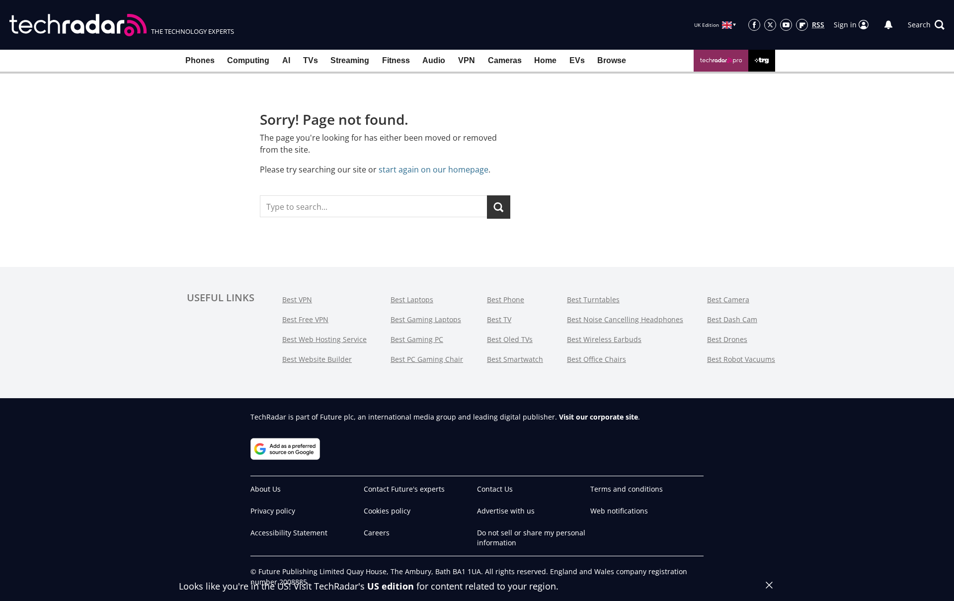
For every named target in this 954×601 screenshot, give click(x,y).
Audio (433, 60)
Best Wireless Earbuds (604, 339)
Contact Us (495, 489)
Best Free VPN (305, 319)
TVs (310, 60)
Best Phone (505, 299)
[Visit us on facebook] (754, 25)
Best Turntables (593, 299)
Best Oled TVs (510, 339)
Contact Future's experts (404, 489)
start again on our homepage (433, 169)
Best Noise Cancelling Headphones (625, 319)
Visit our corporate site (598, 417)
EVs (577, 60)
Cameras (505, 60)
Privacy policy (272, 510)
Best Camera (728, 299)
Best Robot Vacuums (741, 359)
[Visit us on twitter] (770, 25)
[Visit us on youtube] (786, 25)
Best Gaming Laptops (426, 319)
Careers (377, 532)
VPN (466, 60)
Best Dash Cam (732, 319)
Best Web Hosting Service (324, 339)
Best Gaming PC (417, 339)
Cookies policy (387, 510)
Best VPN (297, 299)
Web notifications (619, 510)
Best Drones (727, 339)
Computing (248, 60)
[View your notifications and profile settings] (888, 25)
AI (286, 60)
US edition (390, 586)
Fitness (396, 60)
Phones (200, 60)
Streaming (349, 60)
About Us (265, 489)
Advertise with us (506, 510)
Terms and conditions (626, 489)
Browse (611, 60)
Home (545, 60)
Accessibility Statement (288, 532)
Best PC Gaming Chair (427, 359)
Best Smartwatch (515, 359)
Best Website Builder (317, 359)
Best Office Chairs (596, 359)
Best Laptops (412, 299)
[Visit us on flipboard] (802, 25)
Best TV (499, 319)
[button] (926, 25)
